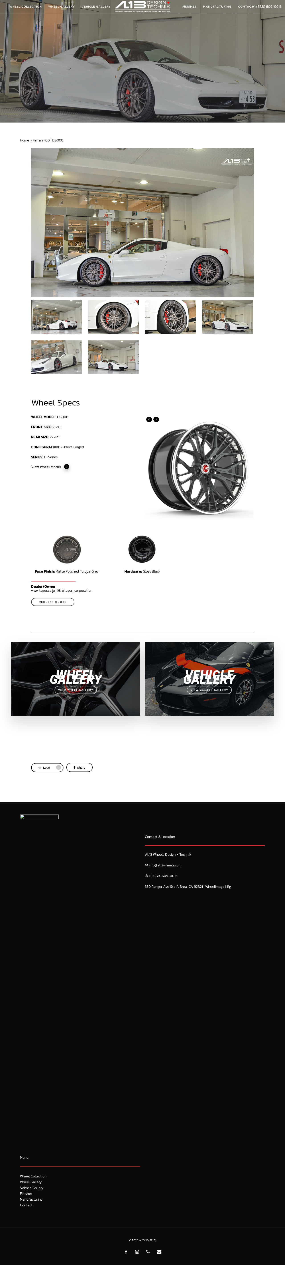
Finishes (26, 1193)
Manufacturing (31, 1199)
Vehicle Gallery (31, 1187)
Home (24, 140)
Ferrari (142, 79)
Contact (26, 1205)
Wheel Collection (33, 1176)
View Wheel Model (46, 467)
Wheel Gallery (31, 1182)
